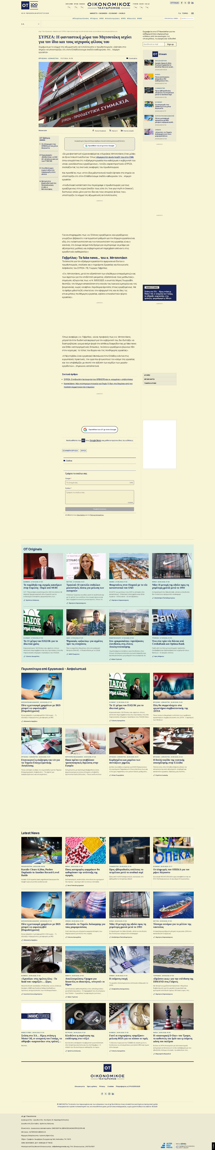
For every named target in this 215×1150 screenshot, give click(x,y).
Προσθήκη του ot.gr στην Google (101, 146)
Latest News (30, 833)
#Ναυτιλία (131, 18)
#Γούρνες (94, 18)
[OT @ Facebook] (182, 3)
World (122, 13)
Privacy (102, 1086)
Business (103, 13)
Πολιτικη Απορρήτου (97, 515)
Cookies (110, 1086)
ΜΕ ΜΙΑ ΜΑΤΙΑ (149, 379)
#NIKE (139, 18)
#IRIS (101, 18)
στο (93, 440)
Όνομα (67, 478)
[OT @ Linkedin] (192, 3)
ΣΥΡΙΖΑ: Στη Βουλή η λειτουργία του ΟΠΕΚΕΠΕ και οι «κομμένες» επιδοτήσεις (98, 379)
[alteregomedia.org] (166, 1147)
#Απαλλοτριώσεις (112, 18)
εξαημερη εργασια (70, 450)
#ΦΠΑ (123, 18)
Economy (113, 13)
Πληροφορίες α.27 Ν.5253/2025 (128, 1086)
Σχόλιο (67, 488)
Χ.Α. (22, 24)
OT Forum (175, 3)
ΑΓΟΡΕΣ (147, 375)
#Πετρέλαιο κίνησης (80, 18)
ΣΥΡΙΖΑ (83, 450)
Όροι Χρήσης (81, 515)
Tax (43, 31)
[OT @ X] (185, 3)
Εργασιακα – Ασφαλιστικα (49, 58)
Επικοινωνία (80, 1086)
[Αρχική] (29, 5)
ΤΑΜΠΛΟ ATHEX (150, 383)
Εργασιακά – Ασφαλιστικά (53, 31)
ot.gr (40, 31)
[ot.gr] (109, 8)
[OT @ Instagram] (189, 3)
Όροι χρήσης (92, 1086)
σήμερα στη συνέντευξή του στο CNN (114, 157)
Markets (93, 13)
